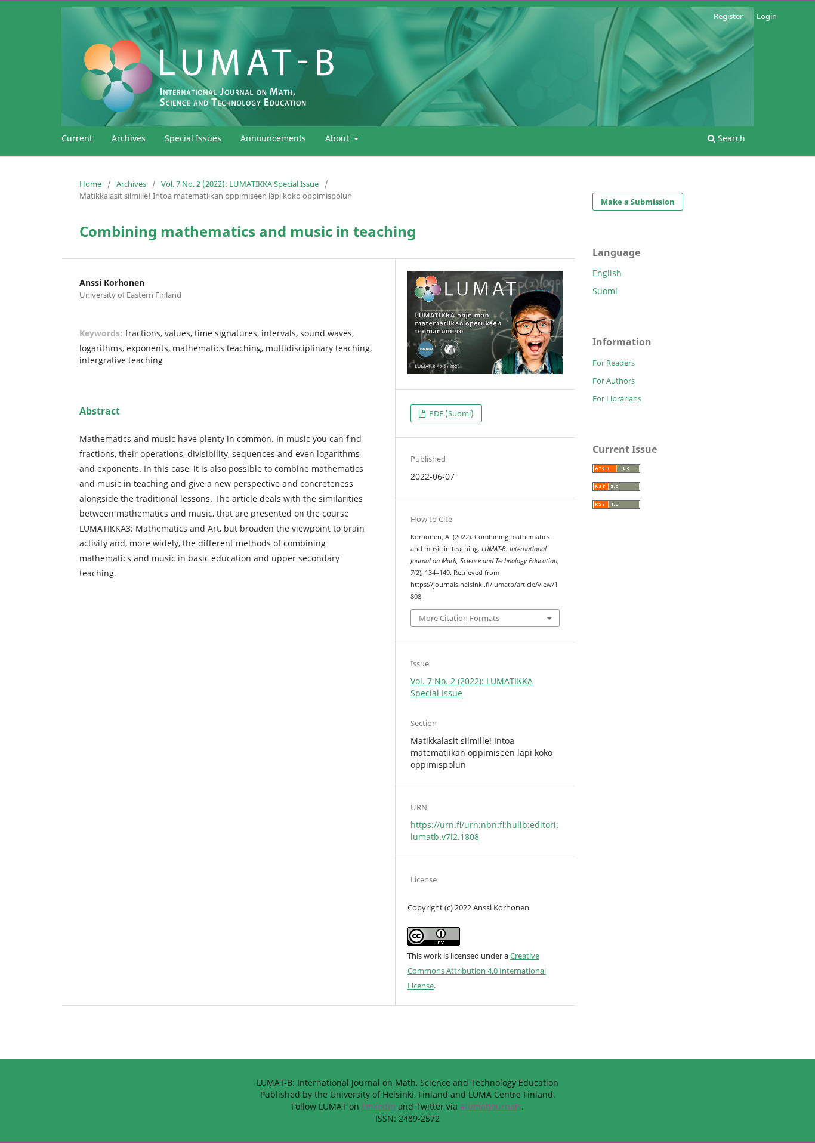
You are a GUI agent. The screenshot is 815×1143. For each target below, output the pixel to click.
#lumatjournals (490, 1106)
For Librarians (616, 398)
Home (90, 183)
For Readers (613, 362)
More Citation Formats (459, 618)
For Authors (613, 380)
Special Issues (193, 138)
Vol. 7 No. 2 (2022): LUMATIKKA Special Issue (240, 183)
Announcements (273, 138)
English (607, 273)
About (338, 138)
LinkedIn (379, 1106)
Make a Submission (638, 201)
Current (76, 138)
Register (728, 16)
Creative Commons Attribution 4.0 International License (476, 970)
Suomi (605, 290)
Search (730, 138)
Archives (129, 138)
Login (767, 16)
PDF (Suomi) (450, 413)
